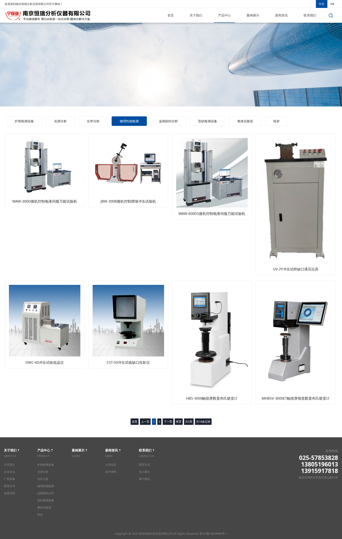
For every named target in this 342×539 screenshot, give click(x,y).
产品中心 (224, 15)
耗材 (276, 121)
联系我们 (310, 15)
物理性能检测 (129, 121)
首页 (170, 15)
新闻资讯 (281, 15)
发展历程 (9, 493)
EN (332, 4)
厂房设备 (9, 479)
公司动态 (110, 464)
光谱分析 (60, 121)
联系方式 (144, 464)
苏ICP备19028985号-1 (213, 533)
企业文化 (9, 472)
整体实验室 (245, 121)
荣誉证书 (9, 486)
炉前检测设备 (24, 121)
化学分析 (93, 121)
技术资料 (110, 472)
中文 (321, 4)
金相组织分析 (168, 121)
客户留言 (144, 479)
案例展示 (253, 15)
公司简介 (9, 464)
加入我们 (144, 472)
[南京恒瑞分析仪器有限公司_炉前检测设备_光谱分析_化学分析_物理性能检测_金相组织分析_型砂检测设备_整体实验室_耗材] (48, 14)
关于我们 (196, 15)
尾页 (178, 421)
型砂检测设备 (207, 121)
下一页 (168, 421)
